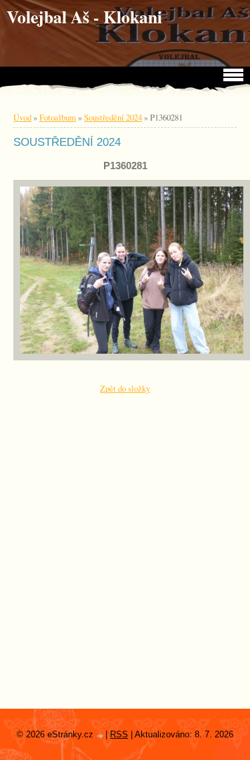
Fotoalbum (57, 117)
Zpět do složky (125, 388)
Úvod (22, 117)
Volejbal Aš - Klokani (84, 16)
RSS (119, 734)
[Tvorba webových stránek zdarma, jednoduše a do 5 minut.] (100, 736)
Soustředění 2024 (113, 117)
